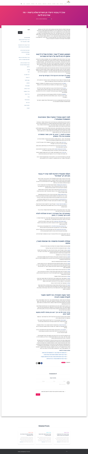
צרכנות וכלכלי (27, 99)
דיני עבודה (27, 77)
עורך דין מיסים (26, 88)
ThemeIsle (28, 451)
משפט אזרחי (27, 85)
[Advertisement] (53, 46)
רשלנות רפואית (26, 105)
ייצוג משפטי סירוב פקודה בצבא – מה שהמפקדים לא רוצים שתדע (54, 352)
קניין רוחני (27, 102)
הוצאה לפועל (27, 80)
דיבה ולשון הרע (26, 74)
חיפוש (29, 29)
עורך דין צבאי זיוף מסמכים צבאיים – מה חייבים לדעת (56, 358)
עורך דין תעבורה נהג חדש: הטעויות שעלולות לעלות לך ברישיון (24, 64)
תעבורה (28, 108)
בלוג (28, 71)
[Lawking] (68, 1)
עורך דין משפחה (26, 91)
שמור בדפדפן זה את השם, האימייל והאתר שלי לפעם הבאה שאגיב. (52, 391)
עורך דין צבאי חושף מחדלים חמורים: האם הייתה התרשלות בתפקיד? (53, 356)
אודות (66, 451)
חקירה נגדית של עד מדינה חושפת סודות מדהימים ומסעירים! (24, 52)
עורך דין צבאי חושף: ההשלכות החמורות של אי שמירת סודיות (55, 354)
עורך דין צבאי (63, 362)
